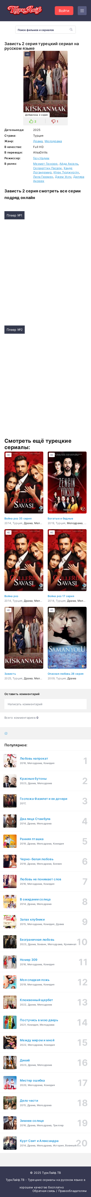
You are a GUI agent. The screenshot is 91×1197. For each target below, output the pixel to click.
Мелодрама (53, 141)
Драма (38, 141)
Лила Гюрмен (43, 176)
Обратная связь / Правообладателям (59, 1191)
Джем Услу (63, 176)
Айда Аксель (68, 163)
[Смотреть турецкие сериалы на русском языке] (24, 10)
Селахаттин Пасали (47, 168)
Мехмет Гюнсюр (45, 163)
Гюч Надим (41, 158)
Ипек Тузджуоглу (66, 172)
